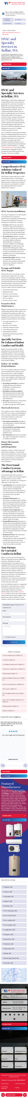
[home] (14, 3)
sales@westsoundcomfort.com (18, 997)
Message (5, 623)
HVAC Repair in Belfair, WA (9, 689)
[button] (25, 1095)
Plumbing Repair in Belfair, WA (10, 706)
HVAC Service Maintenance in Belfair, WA (13, 684)
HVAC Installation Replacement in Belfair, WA (13, 694)
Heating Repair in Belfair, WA (10, 673)
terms (14, 637)
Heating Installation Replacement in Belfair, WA (14, 679)
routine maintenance (7, 147)
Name (4, 611)
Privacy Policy (4, 1083)
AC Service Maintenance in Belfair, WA (12, 655)
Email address (7, 617)
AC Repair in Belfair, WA (9, 660)
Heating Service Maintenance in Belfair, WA (14, 669)
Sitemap (17, 1087)
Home (4, 30)
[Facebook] (5, 1014)
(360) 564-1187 (14, 996)
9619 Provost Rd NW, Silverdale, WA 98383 (18, 1002)
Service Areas (11, 30)
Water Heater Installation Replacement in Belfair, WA (13, 700)
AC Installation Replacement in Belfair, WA (13, 664)
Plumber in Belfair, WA (8, 710)
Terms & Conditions (20, 1083)
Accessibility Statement (4, 1087)
